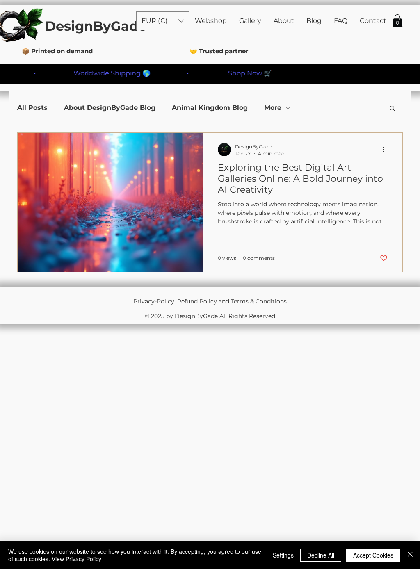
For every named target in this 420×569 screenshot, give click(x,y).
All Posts (32, 108)
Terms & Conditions (259, 301)
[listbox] (162, 20)
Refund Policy (197, 301)
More (272, 108)
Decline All (320, 555)
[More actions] (386, 150)
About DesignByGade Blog (109, 108)
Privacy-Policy (153, 301)
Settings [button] (283, 555)
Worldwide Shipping (96, 73)
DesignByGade (95, 26)
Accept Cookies (373, 555)
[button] (397, 20)
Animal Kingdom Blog (210, 108)
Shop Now (234, 73)
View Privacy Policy (76, 559)
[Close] (410, 555)
